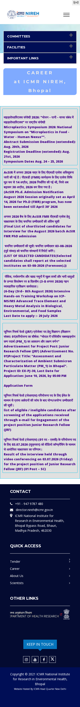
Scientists (17, 583)
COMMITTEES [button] (18, 36)
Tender (15, 561)
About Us (16, 576)
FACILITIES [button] (16, 47)
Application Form (18, 385)
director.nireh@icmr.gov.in (34, 510)
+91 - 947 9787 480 (29, 504)
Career (15, 568)
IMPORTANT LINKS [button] (23, 58)
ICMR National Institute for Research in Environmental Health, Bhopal (41, 679)
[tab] (40, 36)
